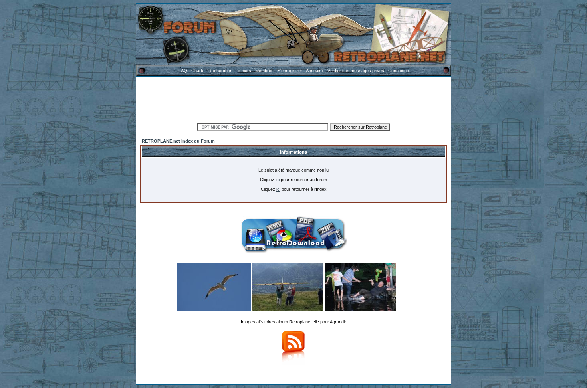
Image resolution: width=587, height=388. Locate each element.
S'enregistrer (290, 70)
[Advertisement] (293, 99)
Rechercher (220, 70)
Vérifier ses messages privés (355, 70)
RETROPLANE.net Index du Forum (178, 141)
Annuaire (314, 70)
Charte (197, 70)
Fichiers (243, 70)
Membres (264, 70)
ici (278, 179)
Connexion (398, 70)
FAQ (182, 70)
